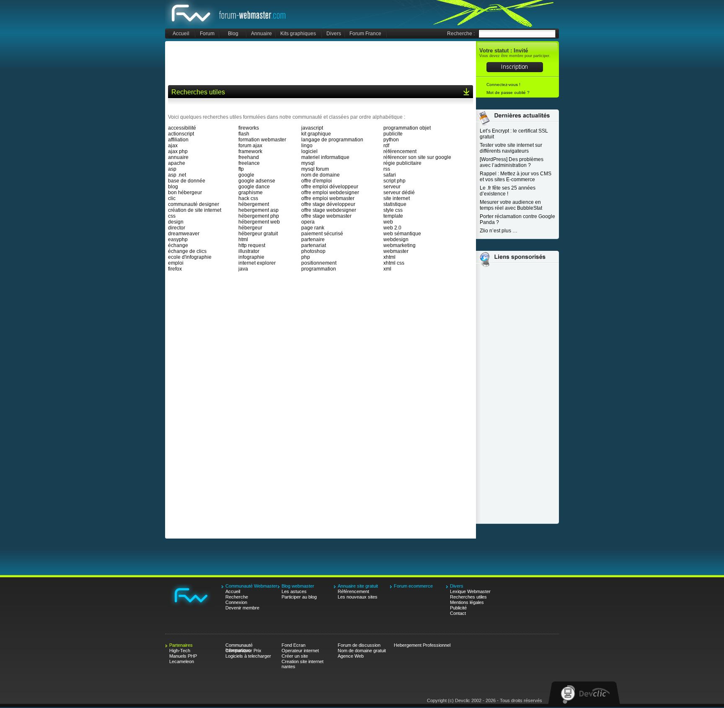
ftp (241, 169)
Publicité (458, 607)
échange (178, 245)
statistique (394, 204)
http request (251, 245)
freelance (249, 163)
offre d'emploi (316, 181)
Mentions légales (467, 602)
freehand (248, 157)
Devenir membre (242, 607)
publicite (393, 134)
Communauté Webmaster (229, 14)
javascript (312, 128)
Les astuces (294, 591)
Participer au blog (299, 596)
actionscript (181, 134)
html (243, 239)
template (393, 216)
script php (394, 181)
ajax (173, 145)
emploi (176, 263)
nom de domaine (320, 175)
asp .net (177, 175)
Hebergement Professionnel (422, 645)
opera (308, 222)
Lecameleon (181, 661)
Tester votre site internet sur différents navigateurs (511, 148)
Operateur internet (300, 650)
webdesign (396, 239)
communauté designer (193, 204)
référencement (399, 151)
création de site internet (194, 210)
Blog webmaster (298, 585)
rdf (386, 145)
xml (387, 269)
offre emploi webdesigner (330, 192)
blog (173, 187)
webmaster (396, 251)
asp (172, 169)
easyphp (178, 239)
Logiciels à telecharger (248, 656)
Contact (458, 613)
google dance (254, 187)
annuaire (178, 157)
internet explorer (257, 263)
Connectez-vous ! (503, 84)
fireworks (248, 128)
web (388, 222)
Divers (333, 33)
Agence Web (351, 656)
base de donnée (186, 181)
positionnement (318, 263)
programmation (318, 269)
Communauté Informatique (239, 645)
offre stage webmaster (326, 216)
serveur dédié (399, 192)
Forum (207, 33)
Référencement (353, 591)
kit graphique (316, 134)
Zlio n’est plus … (498, 231)
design (176, 222)
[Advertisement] (320, 63)
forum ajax (250, 145)
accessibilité (182, 128)
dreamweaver (183, 234)
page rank (312, 228)
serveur (392, 187)
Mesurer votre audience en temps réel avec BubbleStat (511, 205)
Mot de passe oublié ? (508, 92)
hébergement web (259, 222)
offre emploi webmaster (327, 198)
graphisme (250, 192)
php (305, 257)
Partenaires (181, 645)
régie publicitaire (402, 163)
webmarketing (399, 245)
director (176, 228)
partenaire (313, 239)
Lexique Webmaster (470, 591)
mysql (308, 163)
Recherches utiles (468, 596)
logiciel (309, 151)
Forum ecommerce (413, 585)
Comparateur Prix (243, 650)
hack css (248, 198)
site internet (396, 198)
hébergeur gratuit (258, 234)
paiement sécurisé (322, 234)
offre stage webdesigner (328, 210)
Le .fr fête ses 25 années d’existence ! (507, 191)
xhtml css (393, 263)
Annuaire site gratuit (358, 585)
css (172, 216)
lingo (307, 145)
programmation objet (407, 128)
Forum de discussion (359, 645)
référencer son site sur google (417, 157)
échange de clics (187, 251)
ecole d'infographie (190, 257)
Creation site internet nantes (302, 661)
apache (176, 163)
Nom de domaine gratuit (362, 650)
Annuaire (261, 33)
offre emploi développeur (329, 187)
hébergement (253, 204)
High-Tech (179, 650)
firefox (175, 269)
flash (243, 134)
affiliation (178, 140)
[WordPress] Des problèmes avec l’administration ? (511, 162)
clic (172, 198)
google (246, 175)
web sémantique (402, 234)
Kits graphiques (298, 33)
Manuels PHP (183, 656)
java (243, 269)
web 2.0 (392, 228)
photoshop (313, 251)
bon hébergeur (185, 192)
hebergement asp (258, 210)
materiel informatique (325, 157)
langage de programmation (332, 140)
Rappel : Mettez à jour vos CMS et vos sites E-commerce (515, 176)
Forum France (365, 33)
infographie (251, 257)
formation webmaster (262, 140)
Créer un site (295, 656)
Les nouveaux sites (358, 596)
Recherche (236, 596)
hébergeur (250, 228)
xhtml (389, 257)
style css (393, 210)
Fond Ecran (293, 645)
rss (386, 169)
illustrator (248, 251)
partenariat (313, 245)
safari (389, 175)
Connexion (236, 602)
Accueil (181, 33)
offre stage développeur (328, 204)
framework (250, 151)
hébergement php (258, 216)
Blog (233, 33)
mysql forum (315, 169)
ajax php (178, 151)
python (391, 140)
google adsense (256, 181)
